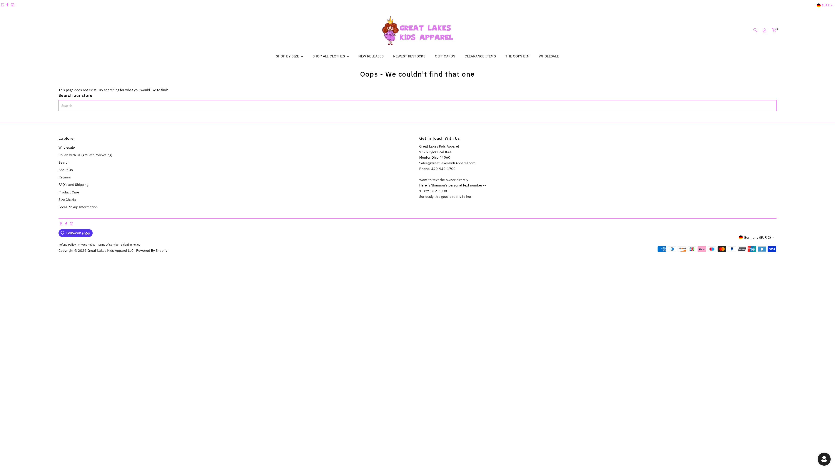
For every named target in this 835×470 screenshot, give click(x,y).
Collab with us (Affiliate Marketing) (85, 155)
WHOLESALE (549, 56)
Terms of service (108, 245)
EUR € (826, 5)
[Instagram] (12, 5)
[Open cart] (774, 30)
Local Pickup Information (78, 207)
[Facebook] (7, 5)
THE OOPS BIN (517, 56)
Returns (64, 177)
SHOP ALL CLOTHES (329, 56)
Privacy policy (86, 245)
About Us (65, 170)
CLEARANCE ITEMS (480, 56)
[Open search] (755, 30)
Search (63, 162)
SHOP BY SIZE (288, 56)
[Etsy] (2, 5)
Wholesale (66, 147)
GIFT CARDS (445, 56)
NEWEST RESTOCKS (409, 56)
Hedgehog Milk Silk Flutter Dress (47, 451)
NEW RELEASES (371, 56)
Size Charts (67, 199)
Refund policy (67, 245)
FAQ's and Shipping (73, 184)
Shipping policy (130, 245)
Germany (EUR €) (757, 237)
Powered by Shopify (151, 250)
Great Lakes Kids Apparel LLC (110, 250)
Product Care (68, 192)
